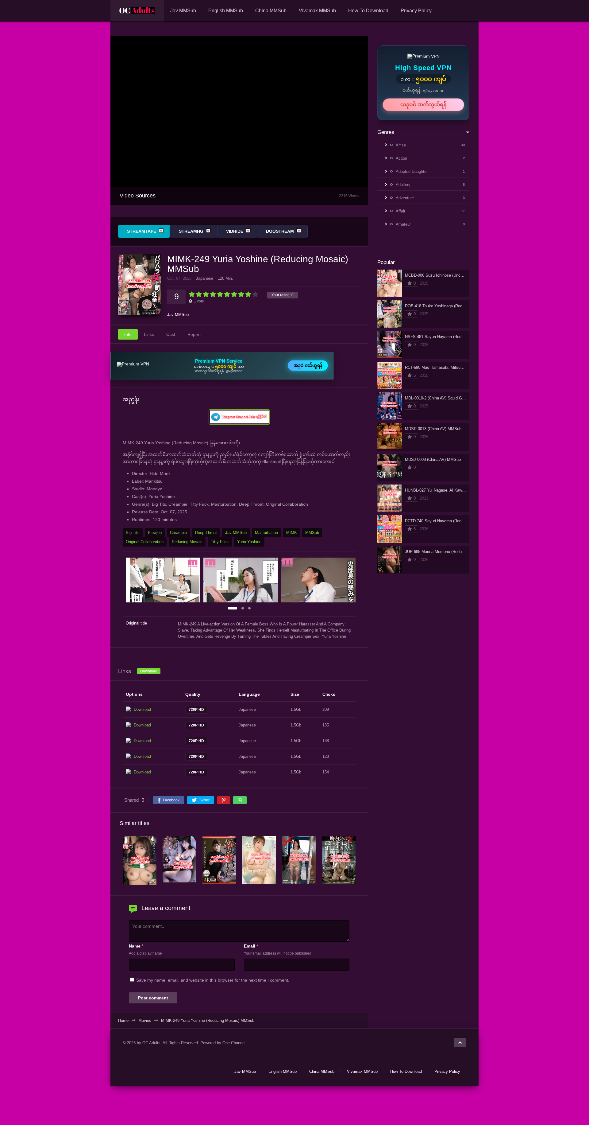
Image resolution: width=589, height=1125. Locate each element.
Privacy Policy (416, 10)
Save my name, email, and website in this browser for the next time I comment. (212, 980)
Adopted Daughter (412, 171)
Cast (170, 334)
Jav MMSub (183, 10)
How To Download (368, 10)
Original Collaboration (145, 541)
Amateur (403, 224)
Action (401, 158)
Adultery (403, 184)
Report (194, 334)
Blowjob (155, 532)
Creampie (178, 532)
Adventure (405, 198)
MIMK (291, 532)
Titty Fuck (220, 541)
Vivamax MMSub (317, 10)
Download (148, 671)
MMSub (312, 532)
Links (149, 334)
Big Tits (133, 532)
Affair (400, 211)
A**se (401, 145)
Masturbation (266, 532)
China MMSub (271, 10)
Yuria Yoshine (249, 541)
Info (128, 334)
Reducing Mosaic (187, 541)
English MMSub (225, 10)
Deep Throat (206, 532)
